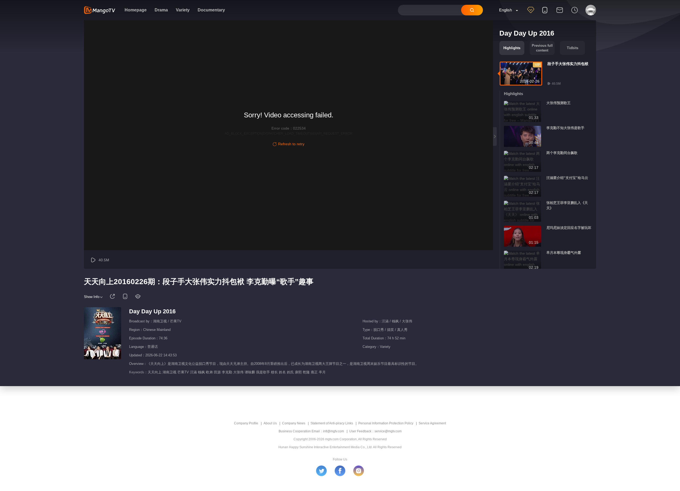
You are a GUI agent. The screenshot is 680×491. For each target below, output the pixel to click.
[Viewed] (574, 13)
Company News (293, 423)
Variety (183, 10)
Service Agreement (432, 423)
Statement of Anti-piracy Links (332, 423)
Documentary (211, 10)
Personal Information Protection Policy (385, 423)
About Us (270, 423)
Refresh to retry (291, 144)
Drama (161, 10)
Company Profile (246, 423)
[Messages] (559, 13)
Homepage (136, 10)
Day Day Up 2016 (152, 311)
